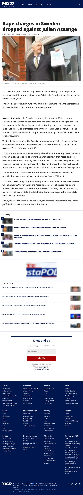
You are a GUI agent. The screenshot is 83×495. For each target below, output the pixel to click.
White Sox (5, 423)
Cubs (4, 421)
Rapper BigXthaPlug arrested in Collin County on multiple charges (23, 314)
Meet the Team (49, 451)
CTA (45, 393)
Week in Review (7, 441)
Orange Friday (7, 451)
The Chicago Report (71, 393)
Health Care (68, 423)
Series (5, 436)
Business (47, 414)
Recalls (67, 426)
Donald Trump (69, 396)
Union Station (48, 403)
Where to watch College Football (72, 444)
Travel (46, 391)
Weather (27, 385)
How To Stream (49, 439)
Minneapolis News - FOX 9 (29, 448)
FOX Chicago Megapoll (9, 403)
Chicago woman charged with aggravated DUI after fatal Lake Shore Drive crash (45, 243)
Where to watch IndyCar (72, 455)
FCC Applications (49, 461)
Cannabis (68, 418)
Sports (5, 411)
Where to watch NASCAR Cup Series (71, 451)
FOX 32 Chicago (6, 34)
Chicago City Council (71, 403)
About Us (48, 436)
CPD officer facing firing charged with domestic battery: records (38, 252)
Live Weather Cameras (30, 388)
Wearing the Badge (8, 444)
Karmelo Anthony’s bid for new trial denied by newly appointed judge (24, 305)
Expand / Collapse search (79, 4)
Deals (46, 418)
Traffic (47, 385)
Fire (3, 426)
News (4, 385)
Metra (46, 396)
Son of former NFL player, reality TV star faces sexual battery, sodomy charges (27, 287)
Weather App (27, 398)
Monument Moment (9, 448)
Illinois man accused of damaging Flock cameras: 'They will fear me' (40, 227)
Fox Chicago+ (27, 418)
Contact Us (47, 446)
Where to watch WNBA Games (72, 468)
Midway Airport (49, 401)
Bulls (4, 418)
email (79, 484)
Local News (6, 388)
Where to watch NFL (71, 441)
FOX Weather (27, 403)
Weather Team (28, 396)
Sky (3, 428)
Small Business (49, 428)
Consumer (47, 416)
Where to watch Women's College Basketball (70, 463)
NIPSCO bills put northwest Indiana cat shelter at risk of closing (38, 219)
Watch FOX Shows (29, 426)
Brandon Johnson (70, 401)
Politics (68, 385)
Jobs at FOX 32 (49, 453)
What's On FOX (28, 416)
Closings (26, 393)
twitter (76, 484)
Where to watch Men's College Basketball (72, 458)
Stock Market (48, 431)
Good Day (5, 398)
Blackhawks (6, 416)
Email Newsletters (50, 444)
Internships (47, 456)
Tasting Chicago (7, 446)
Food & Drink (27, 421)
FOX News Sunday (8, 405)
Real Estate (47, 426)
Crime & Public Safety (9, 396)
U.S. (14, 34)
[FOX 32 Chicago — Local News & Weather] (9, 4)
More (49, 4)
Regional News (30, 436)
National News (7, 391)
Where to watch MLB (72, 448)
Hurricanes (26, 401)
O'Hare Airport (48, 398)
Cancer (67, 414)
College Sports (7, 431)
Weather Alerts (28, 391)
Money (47, 411)
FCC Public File (48, 458)
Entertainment (30, 411)
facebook (68, 484)
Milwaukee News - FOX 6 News (30, 440)
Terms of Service (43, 370)
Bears (4, 414)
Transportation (49, 388)
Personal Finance (49, 423)
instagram (72, 484)
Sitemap (46, 463)
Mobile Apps (48, 441)
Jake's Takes (27, 414)
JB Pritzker (68, 398)
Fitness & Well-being (71, 421)
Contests (47, 448)
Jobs (45, 421)
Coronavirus (69, 416)
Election (67, 388)
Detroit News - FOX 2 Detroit (30, 444)
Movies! (25, 423)
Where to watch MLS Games (71, 472)
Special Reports (7, 401)
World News (6, 393)
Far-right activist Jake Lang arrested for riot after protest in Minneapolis (25, 296)
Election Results (70, 391)
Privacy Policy (43, 368)
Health (68, 411)
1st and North (7, 439)
